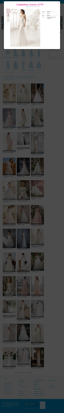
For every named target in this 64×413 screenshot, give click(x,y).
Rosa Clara (28, 6)
